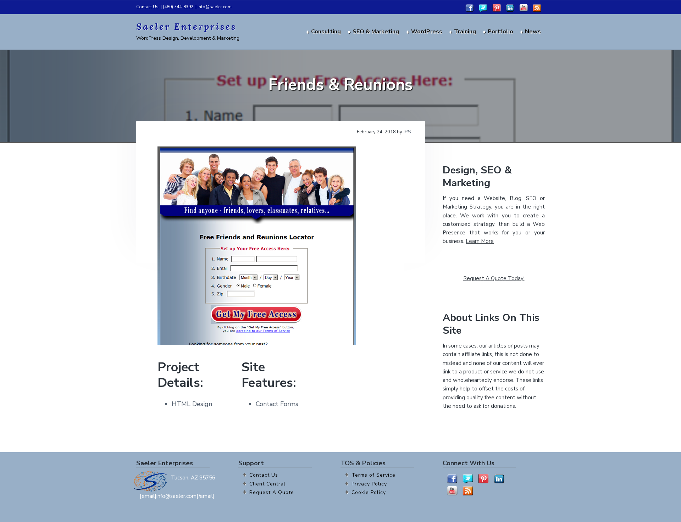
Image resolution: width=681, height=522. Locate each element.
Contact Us (147, 7)
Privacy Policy (369, 484)
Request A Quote (271, 492)
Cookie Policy (368, 492)
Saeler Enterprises (186, 26)
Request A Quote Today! (494, 278)
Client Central (267, 484)
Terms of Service (373, 475)
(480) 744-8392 (178, 7)
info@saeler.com (215, 7)
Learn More (480, 241)
